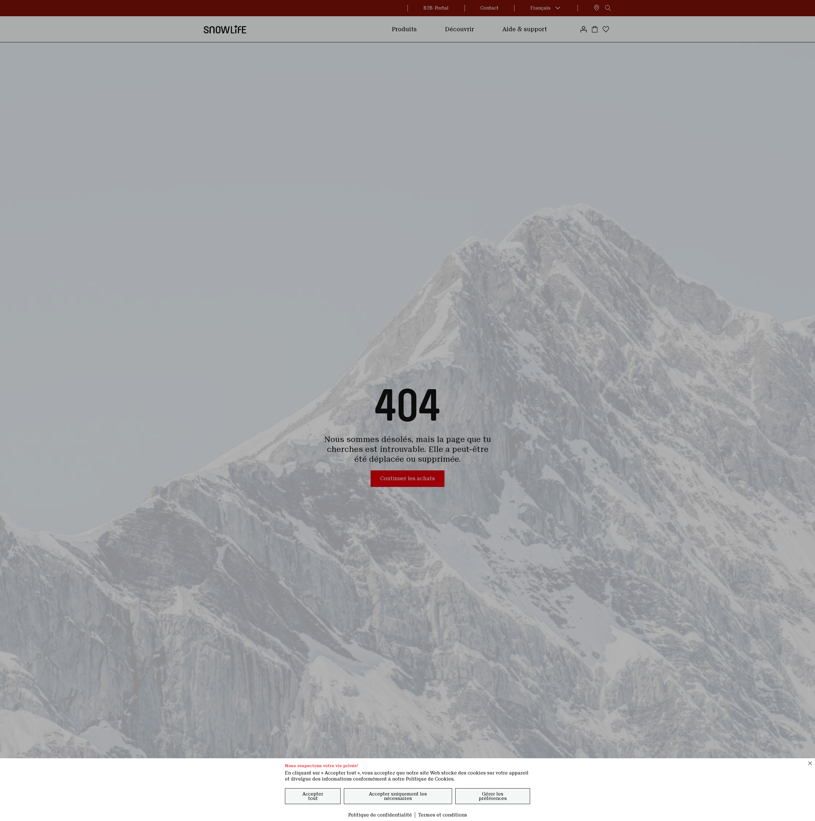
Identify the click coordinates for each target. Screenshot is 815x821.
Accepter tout (312, 796)
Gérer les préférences (493, 796)
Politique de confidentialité (380, 814)
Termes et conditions (442, 814)
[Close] (810, 763)
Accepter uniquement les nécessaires (398, 796)
